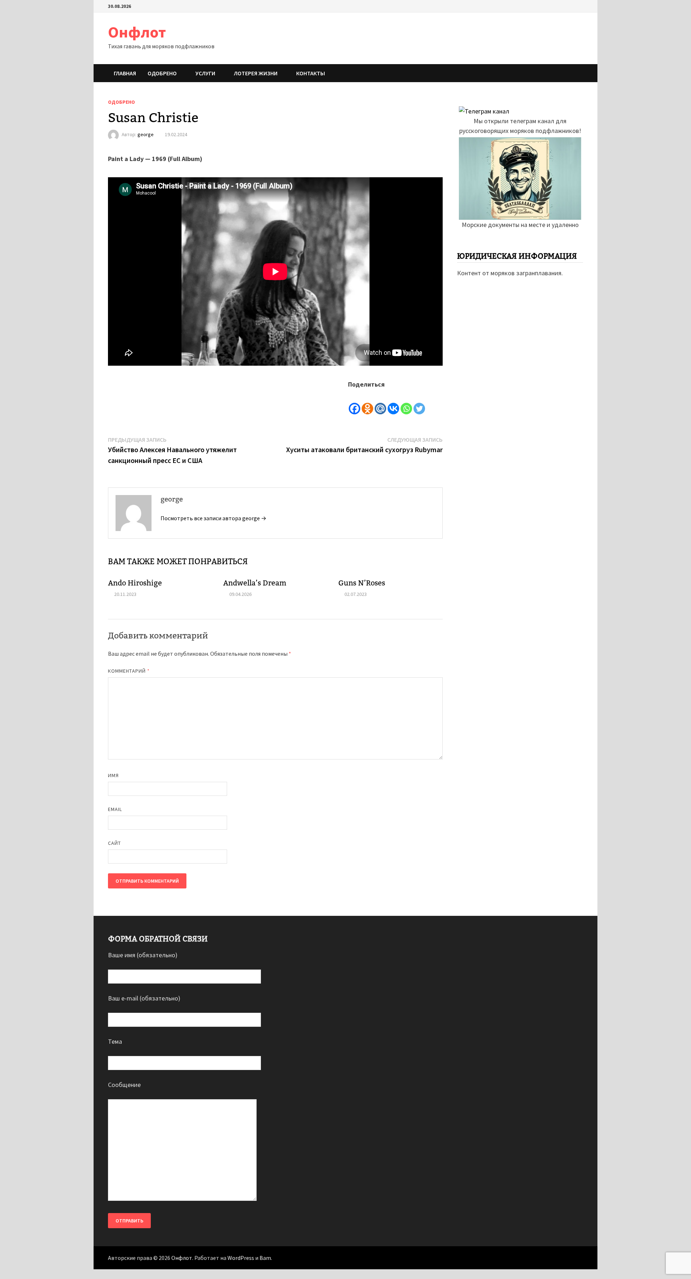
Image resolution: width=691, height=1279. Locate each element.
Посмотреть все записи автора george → (213, 518)
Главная (125, 73)
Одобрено (162, 73)
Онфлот (137, 32)
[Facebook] (354, 402)
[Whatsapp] (406, 402)
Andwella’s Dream (254, 583)
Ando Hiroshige (135, 583)
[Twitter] (419, 402)
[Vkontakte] (393, 402)
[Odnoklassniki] (367, 402)
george (145, 134)
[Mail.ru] (380, 402)
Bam (265, 1257)
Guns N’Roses (361, 583)
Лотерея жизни (255, 73)
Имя (113, 775)
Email (115, 809)
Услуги (205, 73)
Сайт (114, 843)
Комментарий (129, 671)
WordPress (240, 1257)
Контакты (310, 73)
